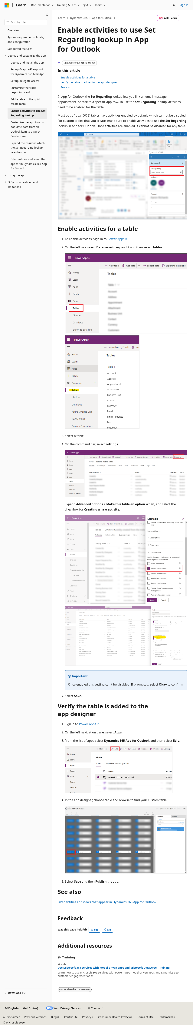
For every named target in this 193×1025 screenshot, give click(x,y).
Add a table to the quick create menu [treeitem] (26, 102)
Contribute (71, 1017)
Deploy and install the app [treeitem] (27, 62)
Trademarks (165, 1017)
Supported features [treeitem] (20, 49)
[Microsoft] (7, 5)
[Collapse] (47, 15)
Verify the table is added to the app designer (89, 82)
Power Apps (116, 239)
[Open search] (174, 5)
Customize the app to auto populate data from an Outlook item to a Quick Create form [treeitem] (27, 129)
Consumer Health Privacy (114, 1017)
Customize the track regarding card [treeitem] (23, 90)
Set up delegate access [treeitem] (25, 81)
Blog (54, 1017)
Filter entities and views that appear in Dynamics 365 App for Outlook (107, 902)
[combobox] (26, 22)
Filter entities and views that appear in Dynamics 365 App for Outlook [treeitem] (29, 163)
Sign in (184, 5)
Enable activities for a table (78, 77)
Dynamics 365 (79, 18)
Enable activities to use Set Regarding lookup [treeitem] (28, 113)
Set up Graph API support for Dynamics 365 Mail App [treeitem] (27, 72)
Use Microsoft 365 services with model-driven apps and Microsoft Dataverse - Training (114, 967)
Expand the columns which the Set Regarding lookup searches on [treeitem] (28, 147)
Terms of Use (145, 1017)
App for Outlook (102, 18)
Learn (61, 18)
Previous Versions (35, 1017)
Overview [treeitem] (13, 30)
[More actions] (184, 18)
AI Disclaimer (11, 1017)
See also (66, 87)
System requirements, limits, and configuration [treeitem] (26, 39)
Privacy (86, 1017)
